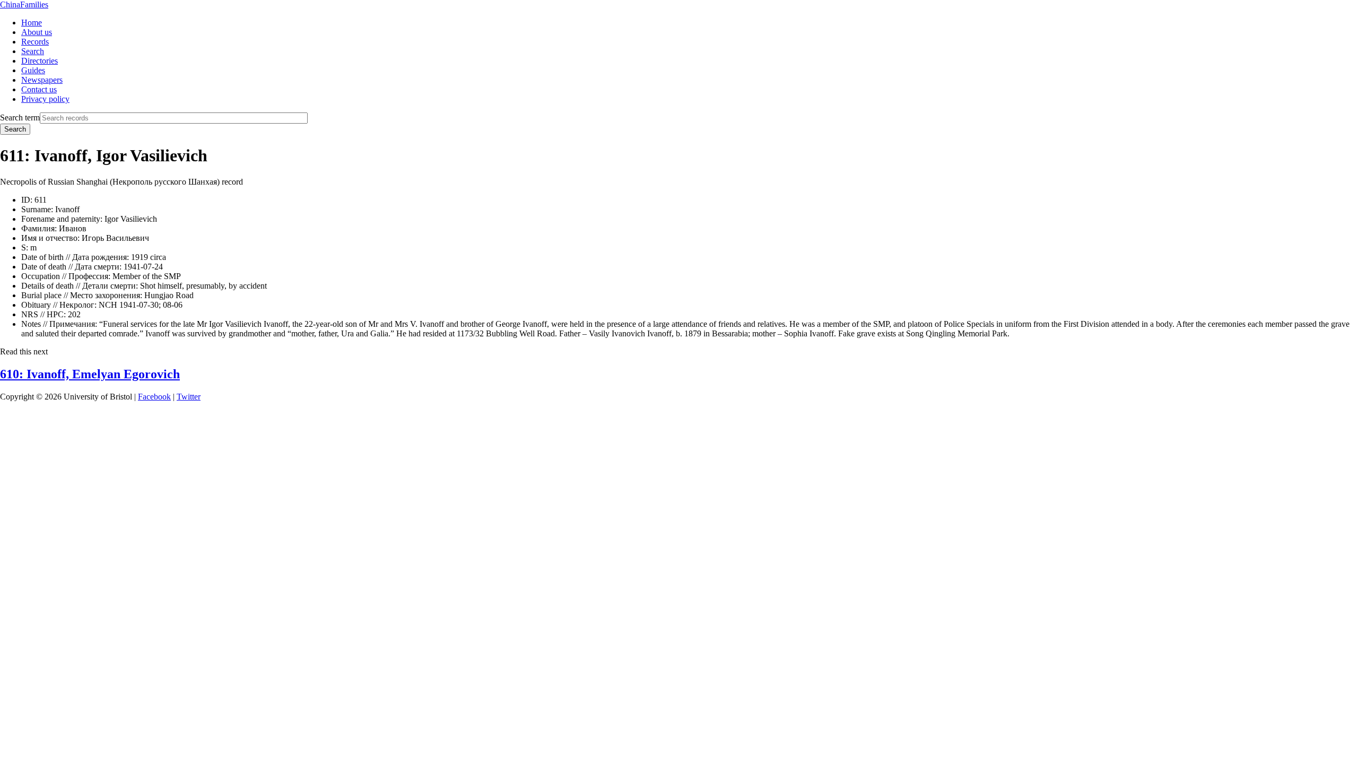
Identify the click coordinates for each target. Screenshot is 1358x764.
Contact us (39, 89)
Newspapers (42, 79)
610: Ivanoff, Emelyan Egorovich (90, 374)
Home (31, 22)
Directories (39, 60)
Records (35, 41)
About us (36, 32)
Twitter (189, 396)
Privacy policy (45, 98)
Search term (20, 117)
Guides (33, 70)
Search (32, 51)
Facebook (154, 396)
